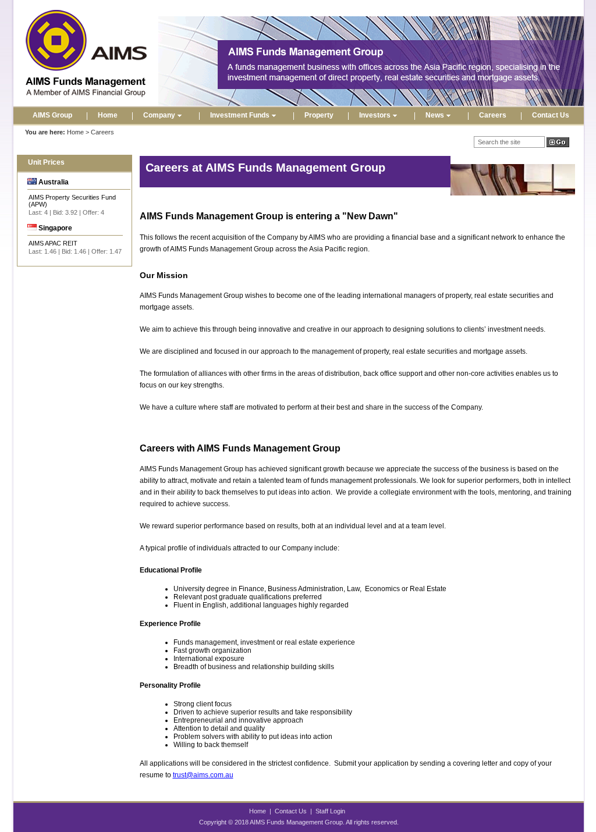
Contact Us (550, 115)
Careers (492, 115)
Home (108, 115)
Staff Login (330, 811)
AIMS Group (52, 115)
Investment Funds (239, 115)
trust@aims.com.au (203, 775)
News (434, 115)
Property (319, 115)
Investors (375, 115)
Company (159, 115)
